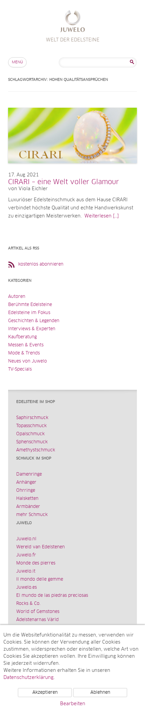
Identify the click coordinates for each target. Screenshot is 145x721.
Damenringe (29, 474)
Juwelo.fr (26, 555)
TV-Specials (20, 369)
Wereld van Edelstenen (40, 547)
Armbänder (28, 507)
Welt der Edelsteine (73, 22)
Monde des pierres (35, 563)
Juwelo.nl (26, 539)
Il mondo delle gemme (39, 579)
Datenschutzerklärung (28, 677)
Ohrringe (25, 490)
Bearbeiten (72, 703)
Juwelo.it (25, 571)
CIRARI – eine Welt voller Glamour (63, 182)
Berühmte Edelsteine (30, 305)
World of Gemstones (37, 612)
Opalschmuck (30, 434)
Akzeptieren (45, 692)
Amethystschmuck (35, 450)
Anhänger (26, 482)
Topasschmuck (31, 426)
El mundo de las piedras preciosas (52, 595)
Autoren (16, 297)
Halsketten (27, 498)
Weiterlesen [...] (101, 216)
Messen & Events (26, 345)
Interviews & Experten (31, 329)
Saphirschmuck (32, 418)
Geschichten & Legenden (33, 321)
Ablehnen (100, 692)
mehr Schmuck (32, 515)
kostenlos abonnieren (40, 264)
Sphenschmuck (32, 442)
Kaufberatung (22, 337)
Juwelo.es (26, 587)
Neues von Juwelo (27, 361)
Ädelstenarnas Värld (37, 620)
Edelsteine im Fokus (29, 313)
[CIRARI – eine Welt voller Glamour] (72, 170)
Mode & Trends (24, 353)
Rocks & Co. (28, 604)
